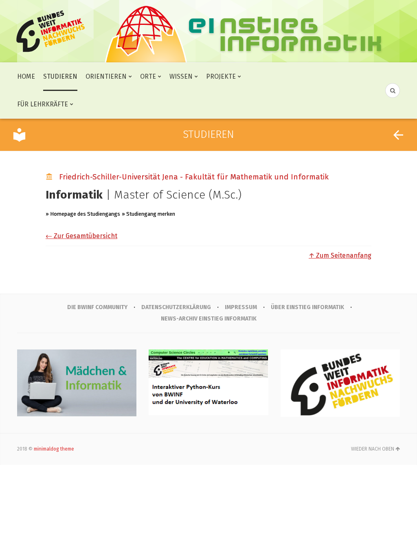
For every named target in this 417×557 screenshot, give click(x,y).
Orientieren (106, 76)
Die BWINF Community (97, 307)
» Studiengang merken (148, 214)
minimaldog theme (54, 449)
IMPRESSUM (241, 307)
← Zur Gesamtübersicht (81, 236)
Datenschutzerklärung (176, 307)
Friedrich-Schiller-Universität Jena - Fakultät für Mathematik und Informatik (194, 176)
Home (26, 76)
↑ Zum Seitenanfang (340, 255)
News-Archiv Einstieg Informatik (209, 318)
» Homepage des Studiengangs (83, 214)
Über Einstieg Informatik (307, 307)
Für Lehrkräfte (42, 104)
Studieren (60, 76)
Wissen (181, 76)
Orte (148, 76)
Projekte (221, 76)
